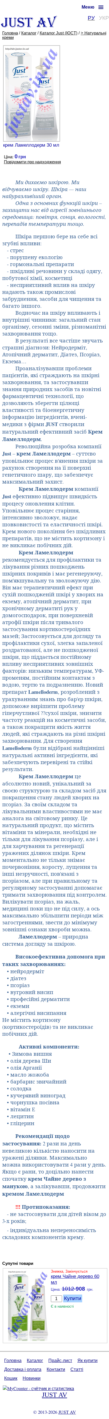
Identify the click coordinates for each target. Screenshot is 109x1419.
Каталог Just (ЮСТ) (58, 33)
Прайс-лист (60, 1360)
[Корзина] (19, 7)
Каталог (28, 33)
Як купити (87, 1360)
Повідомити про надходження (32, 162)
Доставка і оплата (22, 1369)
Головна (10, 33)
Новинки (32, 1378)
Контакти (56, 1369)
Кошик (10, 1378)
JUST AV (54, 1394)
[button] (92, 7)
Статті (76, 1369)
